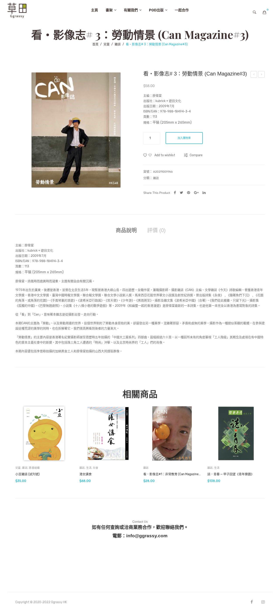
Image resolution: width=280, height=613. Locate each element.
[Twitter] (181, 193)
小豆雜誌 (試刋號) (27, 474)
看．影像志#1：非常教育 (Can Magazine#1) (172, 474)
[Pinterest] (188, 193)
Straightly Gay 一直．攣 (254, 75)
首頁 (95, 44)
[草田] (17, 10)
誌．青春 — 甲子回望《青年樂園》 (230, 474)
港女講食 (85, 474)
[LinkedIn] (204, 193)
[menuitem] (94, 10)
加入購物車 (184, 138)
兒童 (106, 44)
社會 (95, 467)
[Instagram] (263, 602)
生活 (89, 467)
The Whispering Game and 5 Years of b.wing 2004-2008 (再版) (262, 75)
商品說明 (126, 230)
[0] (264, 12)
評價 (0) (156, 230)
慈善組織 (34, 467)
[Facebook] (175, 193)
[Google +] (196, 193)
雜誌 (118, 44)
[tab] (126, 230)
